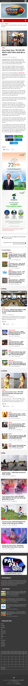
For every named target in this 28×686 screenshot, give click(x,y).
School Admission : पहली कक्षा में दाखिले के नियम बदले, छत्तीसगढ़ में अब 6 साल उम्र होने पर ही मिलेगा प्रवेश (16, 281)
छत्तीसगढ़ (3, 47)
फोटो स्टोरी (3, 640)
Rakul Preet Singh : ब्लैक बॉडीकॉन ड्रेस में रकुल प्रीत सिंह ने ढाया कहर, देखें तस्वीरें (14, 237)
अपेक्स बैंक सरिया (21, 73)
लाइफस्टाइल (3, 633)
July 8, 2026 (11, 336)
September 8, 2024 (6, 57)
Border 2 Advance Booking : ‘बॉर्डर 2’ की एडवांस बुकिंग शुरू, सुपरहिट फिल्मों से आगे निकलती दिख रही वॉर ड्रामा (17, 437)
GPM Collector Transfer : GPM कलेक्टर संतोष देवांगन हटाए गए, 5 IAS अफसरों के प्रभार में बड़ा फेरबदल (16, 273)
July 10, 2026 (11, 259)
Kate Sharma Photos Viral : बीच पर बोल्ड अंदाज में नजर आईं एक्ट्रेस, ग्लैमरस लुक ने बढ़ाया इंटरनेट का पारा (12, 393)
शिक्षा (9, 278)
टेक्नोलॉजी (3, 646)
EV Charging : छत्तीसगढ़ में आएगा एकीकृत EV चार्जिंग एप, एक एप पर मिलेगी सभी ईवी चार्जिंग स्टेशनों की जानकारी (14, 311)
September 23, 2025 (6, 501)
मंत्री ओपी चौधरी (11, 230)
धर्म (1, 638)
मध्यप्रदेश (3, 642)
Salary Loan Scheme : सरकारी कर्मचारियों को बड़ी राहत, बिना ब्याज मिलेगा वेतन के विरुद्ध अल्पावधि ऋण (16, 333)
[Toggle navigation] (2, 20)
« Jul (2, 671)
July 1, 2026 (11, 366)
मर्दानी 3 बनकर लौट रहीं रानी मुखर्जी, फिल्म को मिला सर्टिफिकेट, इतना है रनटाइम (17, 446)
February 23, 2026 (12, 429)
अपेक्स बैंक (21, 229)
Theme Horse (16, 682)
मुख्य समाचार (10, 270)
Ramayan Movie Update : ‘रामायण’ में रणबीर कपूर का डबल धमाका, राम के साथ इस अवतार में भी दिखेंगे (17, 415)
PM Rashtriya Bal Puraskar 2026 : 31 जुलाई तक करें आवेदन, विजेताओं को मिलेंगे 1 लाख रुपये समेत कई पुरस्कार (17, 353)
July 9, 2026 (11, 268)
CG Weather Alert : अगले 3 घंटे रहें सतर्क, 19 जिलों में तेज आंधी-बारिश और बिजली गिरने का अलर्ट (16, 265)
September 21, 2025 (6, 525)
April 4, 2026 (11, 418)
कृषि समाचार (10, 252)
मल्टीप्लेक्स (4, 371)
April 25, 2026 (5, 396)
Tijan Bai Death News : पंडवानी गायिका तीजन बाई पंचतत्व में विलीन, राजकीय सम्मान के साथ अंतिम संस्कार (16, 343)
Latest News (7, 250)
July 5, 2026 (11, 346)
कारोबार (2, 636)
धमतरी (13, 360)
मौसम (9, 262)
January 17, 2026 (12, 448)
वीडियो (3, 453)
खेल (2, 629)
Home (2, 623)
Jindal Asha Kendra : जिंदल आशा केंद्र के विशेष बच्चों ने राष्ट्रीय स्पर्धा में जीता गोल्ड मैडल (14, 243)
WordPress (18, 683)
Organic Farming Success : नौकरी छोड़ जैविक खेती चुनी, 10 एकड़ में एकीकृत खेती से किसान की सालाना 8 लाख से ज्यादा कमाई (17, 256)
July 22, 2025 (5, 548)
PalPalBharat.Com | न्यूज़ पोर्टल (17, 680)
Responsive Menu (25, 1)
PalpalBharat (14, 57)
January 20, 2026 (12, 439)
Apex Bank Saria (8, 229)
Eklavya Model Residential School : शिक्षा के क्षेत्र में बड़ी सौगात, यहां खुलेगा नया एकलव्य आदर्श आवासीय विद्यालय (17, 363)
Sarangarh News (15, 229)
